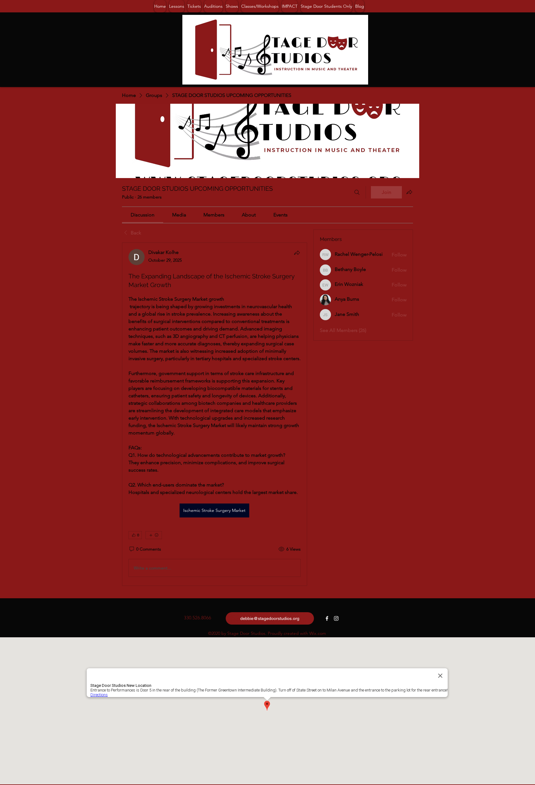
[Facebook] (327, 618)
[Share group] (409, 192)
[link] (142, 215)
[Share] (297, 252)
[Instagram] (336, 618)
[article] (214, 414)
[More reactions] (154, 535)
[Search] (357, 192)
